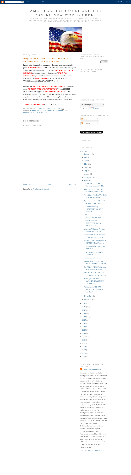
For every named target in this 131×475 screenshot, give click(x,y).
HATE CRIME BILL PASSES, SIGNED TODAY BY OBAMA (95, 274)
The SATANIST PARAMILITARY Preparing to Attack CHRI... (95, 184)
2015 (84, 320)
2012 (84, 310)
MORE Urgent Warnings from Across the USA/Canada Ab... (95, 216)
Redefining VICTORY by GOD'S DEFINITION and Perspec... (95, 241)
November (88, 296)
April (86, 160)
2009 (84, 151)
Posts (85, 119)
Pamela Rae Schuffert (91, 369)
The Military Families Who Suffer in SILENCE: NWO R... (95, 196)
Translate (96, 108)
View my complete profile (91, 450)
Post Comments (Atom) (41, 189)
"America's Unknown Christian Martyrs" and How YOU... (94, 230)
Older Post (72, 184)
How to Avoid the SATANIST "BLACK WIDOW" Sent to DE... (95, 262)
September (88, 177)
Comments (86, 123)
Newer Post (27, 184)
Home (50, 184)
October (87, 180)
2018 (84, 330)
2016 (84, 323)
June (86, 167)
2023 (84, 346)
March (86, 157)
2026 (84, 356)
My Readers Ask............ (92, 258)
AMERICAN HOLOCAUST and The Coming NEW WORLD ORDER (65, 13)
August (87, 174)
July (86, 170)
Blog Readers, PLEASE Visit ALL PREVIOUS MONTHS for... (95, 190)
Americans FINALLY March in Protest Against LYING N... (94, 235)
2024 (84, 350)
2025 (84, 353)
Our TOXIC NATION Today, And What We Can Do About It (95, 268)
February (87, 154)
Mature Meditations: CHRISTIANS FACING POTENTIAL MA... (92, 223)
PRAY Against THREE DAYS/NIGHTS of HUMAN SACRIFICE (94, 281)
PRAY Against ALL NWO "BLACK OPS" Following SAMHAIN (93, 289)
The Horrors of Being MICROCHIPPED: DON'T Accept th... (93, 209)
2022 (84, 343)
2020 (84, 336)
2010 (84, 303)
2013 (84, 313)
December (88, 299)
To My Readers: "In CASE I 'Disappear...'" (93, 253)
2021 (84, 340)
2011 (84, 307)
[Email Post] (62, 108)
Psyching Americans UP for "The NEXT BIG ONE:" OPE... (95, 202)
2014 (84, 317)
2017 (84, 326)
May (86, 164)
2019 (84, 333)
